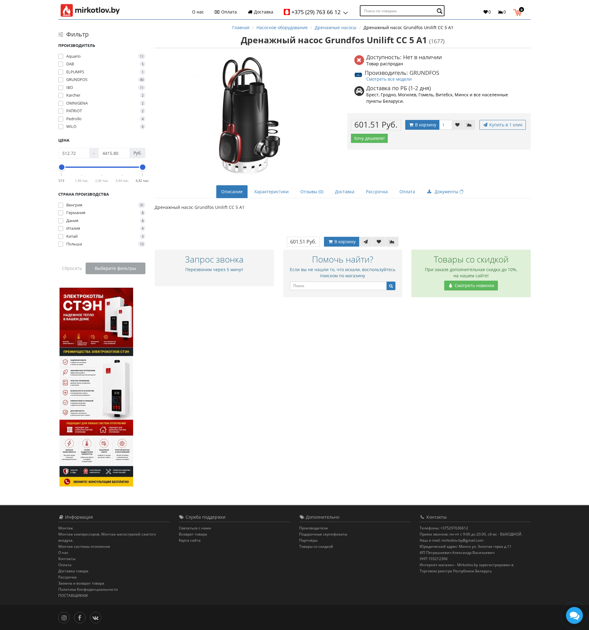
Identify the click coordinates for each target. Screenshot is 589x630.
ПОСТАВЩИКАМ (73, 595)
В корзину (425, 125)
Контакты (66, 558)
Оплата (228, 12)
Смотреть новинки (473, 285)
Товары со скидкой (316, 546)
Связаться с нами (195, 528)
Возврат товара (193, 534)
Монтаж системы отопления (84, 546)
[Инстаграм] (65, 617)
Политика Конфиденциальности (88, 589)
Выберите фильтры (115, 268)
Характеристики (271, 191)
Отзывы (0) (311, 191)
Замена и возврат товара (81, 583)
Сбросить (72, 268)
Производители (313, 528)
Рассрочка (377, 191)
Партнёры (308, 540)
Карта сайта (190, 540)
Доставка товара (73, 571)
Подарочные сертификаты (323, 534)
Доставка (263, 12)
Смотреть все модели (389, 79)
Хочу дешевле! (369, 138)
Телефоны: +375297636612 (444, 528)
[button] (519, 11)
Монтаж (65, 528)
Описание (232, 191)
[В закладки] (457, 125)
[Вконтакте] (97, 617)
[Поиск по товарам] (440, 10)
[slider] (61, 167)
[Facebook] (81, 617)
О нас (198, 12)
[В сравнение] (469, 125)
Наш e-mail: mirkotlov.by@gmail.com (451, 540)
